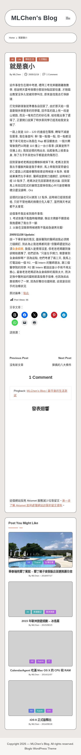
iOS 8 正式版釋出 (40, 719)
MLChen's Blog (34, 18)
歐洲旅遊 (50, 612)
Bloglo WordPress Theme (40, 748)
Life (19, 59)
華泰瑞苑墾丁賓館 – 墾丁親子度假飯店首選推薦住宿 (40, 571)
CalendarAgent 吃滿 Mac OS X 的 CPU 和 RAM (40, 670)
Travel (37, 562)
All (12, 59)
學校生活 (29, 59)
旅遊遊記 (37, 612)
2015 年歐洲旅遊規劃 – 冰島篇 (40, 621)
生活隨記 (43, 59)
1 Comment (51, 74)
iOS (49, 711)
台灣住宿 (49, 562)
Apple (41, 661)
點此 (26, 293)
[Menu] (68, 18)
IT (49, 661)
